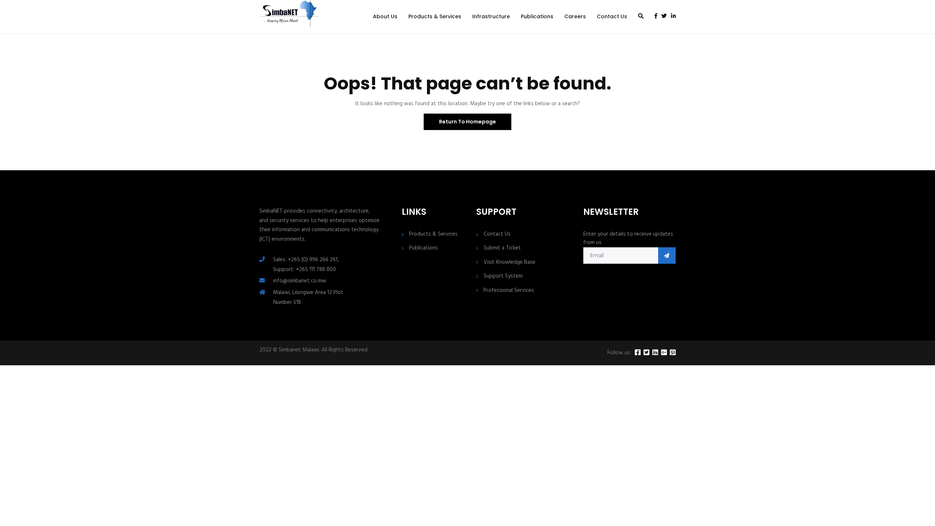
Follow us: (619, 353)
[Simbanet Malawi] (289, 16)
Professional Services (509, 290)
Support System (503, 276)
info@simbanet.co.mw (299, 281)
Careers (575, 16)
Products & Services (434, 16)
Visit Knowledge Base (509, 262)
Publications (537, 16)
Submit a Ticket (502, 248)
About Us (385, 16)
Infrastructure (491, 16)
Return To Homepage (467, 121)
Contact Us (612, 16)
